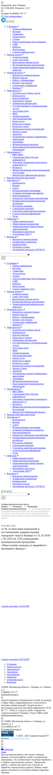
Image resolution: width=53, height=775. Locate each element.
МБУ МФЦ (17, 154)
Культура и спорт (20, 126)
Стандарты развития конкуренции (29, 211)
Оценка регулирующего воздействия (30, 198)
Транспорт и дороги (22, 101)
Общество (12, 219)
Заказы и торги (19, 131)
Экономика (17, 142)
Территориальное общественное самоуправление (28, 227)
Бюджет (16, 185)
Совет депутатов (20, 60)
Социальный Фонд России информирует (25, 158)
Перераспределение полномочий (28, 129)
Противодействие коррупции (21, 178)
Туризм (16, 39)
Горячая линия (19, 244)
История (16, 31)
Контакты (12, 237)
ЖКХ (15, 113)
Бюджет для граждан (22, 83)
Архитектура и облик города (26, 93)
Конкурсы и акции (21, 124)
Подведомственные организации (28, 65)
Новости (16, 47)
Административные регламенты (28, 193)
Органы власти (14, 54)
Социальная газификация (24, 85)
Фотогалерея (18, 49)
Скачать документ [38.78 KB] (15, 659)
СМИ (15, 44)
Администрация (20, 57)
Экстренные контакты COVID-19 (28, 249)
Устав (15, 216)
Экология (17, 134)
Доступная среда (20, 111)
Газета (15, 188)
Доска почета (18, 36)
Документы (13, 180)
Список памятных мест (23, 52)
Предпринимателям (22, 119)
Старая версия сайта (19, 738)
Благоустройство (20, 98)
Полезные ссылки (21, 247)
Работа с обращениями (23, 80)
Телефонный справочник (24, 242)
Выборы (16, 88)
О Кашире (12, 26)
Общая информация (22, 29)
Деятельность (13, 90)
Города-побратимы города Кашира (29, 42)
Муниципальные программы (26, 190)
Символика (17, 34)
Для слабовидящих (12, 16)
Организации (13, 152)
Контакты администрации (25, 239)
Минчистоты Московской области (29, 175)
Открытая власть (15, 72)
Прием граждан (20, 78)
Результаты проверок (22, 206)
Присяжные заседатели (23, 231)
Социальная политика (23, 208)
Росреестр (17, 167)
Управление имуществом (24, 103)
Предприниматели (21, 195)
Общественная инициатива (25, 224)
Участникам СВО (21, 234)
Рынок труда (18, 121)
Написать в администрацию (26, 75)
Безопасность (18, 95)
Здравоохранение (20, 116)
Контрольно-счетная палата (25, 62)
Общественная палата (22, 221)
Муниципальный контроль (25, 144)
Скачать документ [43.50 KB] (15, 606)
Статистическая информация (26, 213)
